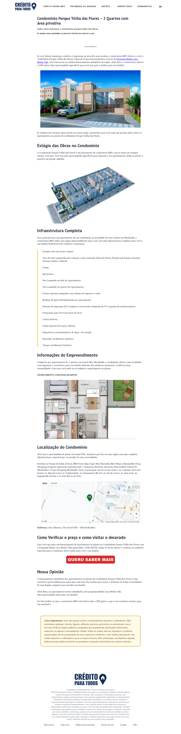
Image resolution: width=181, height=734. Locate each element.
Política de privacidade (85, 725)
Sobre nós (65, 725)
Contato (123, 725)
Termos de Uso (107, 725)
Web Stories (49, 725)
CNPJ (135, 725)
